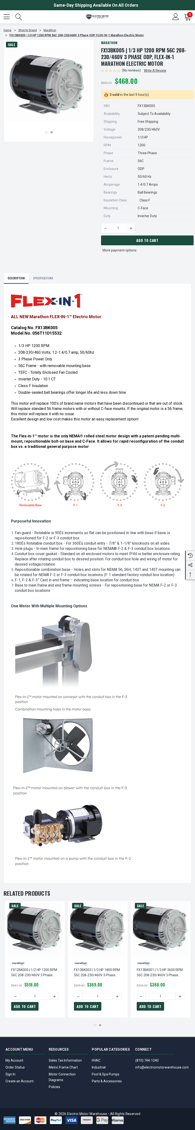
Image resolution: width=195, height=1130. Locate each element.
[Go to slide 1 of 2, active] (46, 132)
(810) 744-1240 (147, 1060)
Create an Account (19, 1081)
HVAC (96, 1060)
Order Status (15, 1067)
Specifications (43, 278)
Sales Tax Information (65, 1060)
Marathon (109, 42)
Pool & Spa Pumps (105, 1074)
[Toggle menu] (7, 16)
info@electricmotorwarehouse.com (162, 1067)
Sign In (10, 1074)
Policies (54, 1087)
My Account (14, 1060)
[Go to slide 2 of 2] (51, 132)
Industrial (99, 1067)
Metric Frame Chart (63, 1067)
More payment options (119, 250)
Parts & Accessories (107, 1081)
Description (16, 278)
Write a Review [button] (155, 70)
